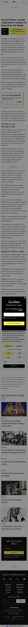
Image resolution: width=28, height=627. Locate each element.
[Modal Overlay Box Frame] (14, 313)
